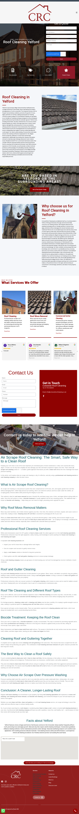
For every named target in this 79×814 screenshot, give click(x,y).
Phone (4, 391)
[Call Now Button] (75, 811)
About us (51, 779)
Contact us (51, 774)
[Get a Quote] (48, 70)
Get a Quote (48, 75)
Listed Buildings (53, 777)
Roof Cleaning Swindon (39, 774)
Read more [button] (6, 358)
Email (3, 384)
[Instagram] (6, 781)
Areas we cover (53, 785)
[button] (77, 351)
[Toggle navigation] (64, 12)
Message (4, 398)
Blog (50, 782)
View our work (13, 75)
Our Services (30, 75)
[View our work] (13, 70)
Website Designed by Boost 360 (10, 809)
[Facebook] (2, 781)
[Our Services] (31, 70)
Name (3, 378)
